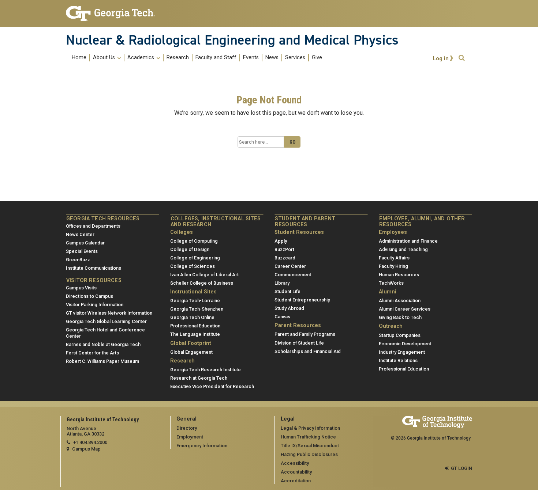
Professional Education (195, 325)
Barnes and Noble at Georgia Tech (103, 344)
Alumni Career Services (404, 309)
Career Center (290, 266)
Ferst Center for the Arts (92, 353)
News (272, 57)
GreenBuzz (78, 259)
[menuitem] (197, 57)
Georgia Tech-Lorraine (195, 300)
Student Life (287, 291)
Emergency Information (201, 445)
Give (317, 57)
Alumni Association (400, 300)
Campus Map (86, 449)
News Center (80, 234)
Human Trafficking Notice (308, 437)
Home (79, 57)
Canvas (282, 316)
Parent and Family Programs (304, 334)
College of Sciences (192, 266)
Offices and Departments (93, 226)
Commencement (292, 274)
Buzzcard (284, 258)
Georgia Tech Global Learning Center (106, 321)
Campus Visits (81, 287)
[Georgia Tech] (112, 13)
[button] (461, 58)
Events (251, 57)
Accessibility (295, 463)
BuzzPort (284, 249)
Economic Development (405, 343)
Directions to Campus (89, 296)
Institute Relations (398, 360)
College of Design (189, 249)
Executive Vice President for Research (212, 386)
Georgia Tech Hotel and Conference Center (105, 333)
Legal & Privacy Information (310, 428)
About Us (104, 57)
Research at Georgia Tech (198, 378)
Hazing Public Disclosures (309, 454)
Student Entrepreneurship (302, 300)
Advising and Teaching (403, 249)
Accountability (296, 472)
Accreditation (296, 480)
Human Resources (399, 274)
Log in (441, 59)
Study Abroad (289, 308)
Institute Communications (93, 268)
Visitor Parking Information (94, 304)
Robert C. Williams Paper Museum (102, 361)
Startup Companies (400, 335)
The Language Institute (195, 334)
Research (178, 57)
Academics (141, 57)
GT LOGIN (461, 468)
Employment (189, 437)
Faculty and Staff (215, 57)
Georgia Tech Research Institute (205, 369)
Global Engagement (191, 352)
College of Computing (194, 241)
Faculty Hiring (393, 266)
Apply (280, 241)
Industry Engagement (402, 352)
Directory (186, 428)
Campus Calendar (85, 243)
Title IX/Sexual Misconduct (310, 445)
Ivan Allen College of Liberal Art (204, 274)
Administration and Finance (408, 241)
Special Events (82, 251)
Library (281, 283)
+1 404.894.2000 (90, 442)
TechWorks (391, 283)
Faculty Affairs (394, 258)
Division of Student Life (299, 343)
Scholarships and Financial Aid (307, 351)
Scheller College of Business (201, 283)
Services (295, 57)
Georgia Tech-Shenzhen (196, 309)
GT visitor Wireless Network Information (109, 313)
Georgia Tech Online (192, 317)
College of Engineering (195, 258)
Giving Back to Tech (400, 317)
